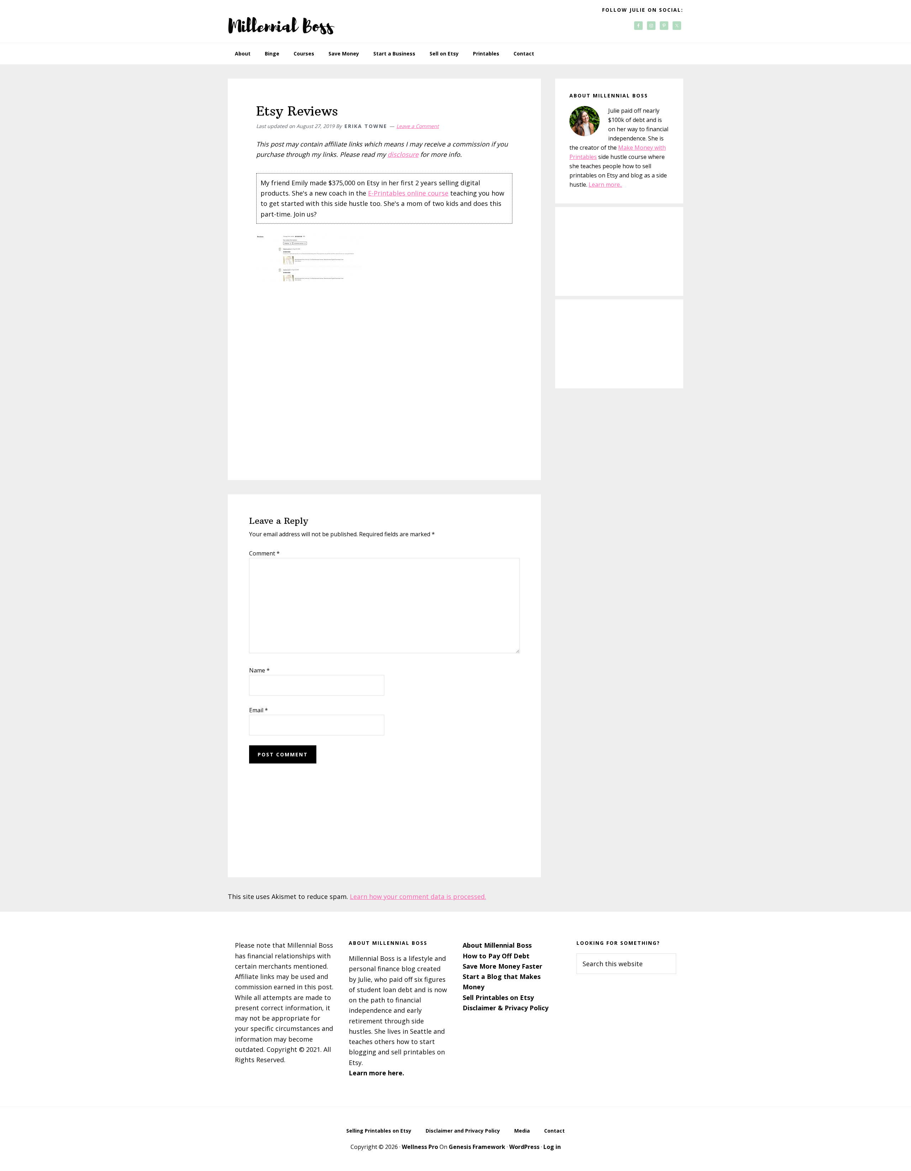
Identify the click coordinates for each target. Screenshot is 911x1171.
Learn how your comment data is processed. (418, 896)
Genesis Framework (477, 1147)
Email (258, 710)
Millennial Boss (281, 21)
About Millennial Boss (497, 945)
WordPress (524, 1147)
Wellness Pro (420, 1147)
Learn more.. (605, 184)
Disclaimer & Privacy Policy (505, 1008)
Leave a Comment (417, 126)
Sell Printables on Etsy (498, 997)
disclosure (403, 154)
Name (259, 670)
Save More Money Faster (502, 966)
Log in (552, 1147)
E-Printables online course (408, 193)
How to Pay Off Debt (496, 956)
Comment (264, 553)
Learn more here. (376, 1073)
